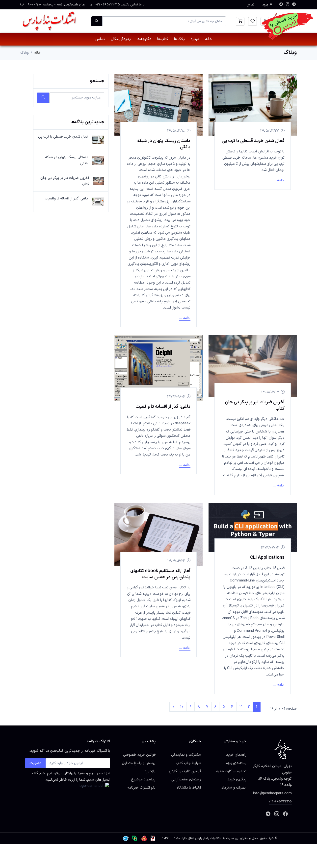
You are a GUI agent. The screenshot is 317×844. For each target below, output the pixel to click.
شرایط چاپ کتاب (188, 763)
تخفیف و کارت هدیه (231, 771)
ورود (265, 4)
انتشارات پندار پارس (208, 838)
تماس (250, 4)
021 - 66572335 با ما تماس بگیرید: (119, 4)
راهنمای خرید (236, 754)
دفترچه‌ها (144, 39)
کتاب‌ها (162, 39)
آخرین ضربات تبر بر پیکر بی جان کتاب (255, 405)
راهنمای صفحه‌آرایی (186, 779)
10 (181, 706)
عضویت (35, 763)
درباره (195, 39)
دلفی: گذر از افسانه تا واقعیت (162, 406)
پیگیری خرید (236, 779)
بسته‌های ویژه (236, 763)
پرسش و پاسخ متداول (139, 763)
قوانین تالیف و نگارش (185, 771)
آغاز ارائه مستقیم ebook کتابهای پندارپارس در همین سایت (160, 573)
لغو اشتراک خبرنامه (141, 787)
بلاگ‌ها (179, 39)
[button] (240, 21)
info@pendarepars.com (272, 793)
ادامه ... (279, 180)
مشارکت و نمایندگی (186, 754)
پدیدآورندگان (121, 39)
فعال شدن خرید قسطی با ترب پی (253, 140)
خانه (208, 39)
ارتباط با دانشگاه (189, 787)
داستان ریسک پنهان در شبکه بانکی (163, 143)
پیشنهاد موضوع (143, 779)
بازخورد (150, 771)
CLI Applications (267, 557)
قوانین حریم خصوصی (139, 754)
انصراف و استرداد (233, 787)
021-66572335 (280, 801)
